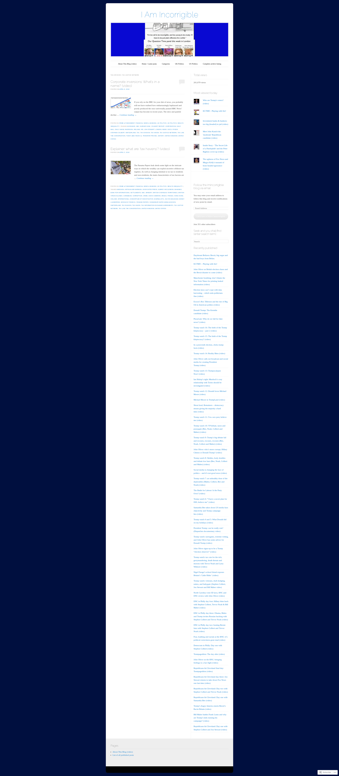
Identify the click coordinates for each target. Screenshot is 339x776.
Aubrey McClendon (166, 189)
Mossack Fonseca (128, 202)
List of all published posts (123, 755)
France (170, 196)
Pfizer (175, 129)
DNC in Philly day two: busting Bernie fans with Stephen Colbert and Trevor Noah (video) (210, 628)
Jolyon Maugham (171, 199)
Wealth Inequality (175, 186)
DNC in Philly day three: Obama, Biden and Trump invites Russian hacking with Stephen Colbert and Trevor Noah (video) (211, 616)
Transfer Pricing (150, 136)
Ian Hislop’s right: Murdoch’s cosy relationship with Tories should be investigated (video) (208, 382)
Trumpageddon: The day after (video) (209, 654)
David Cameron (155, 196)
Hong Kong (178, 196)
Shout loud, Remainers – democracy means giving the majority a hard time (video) (209, 408)
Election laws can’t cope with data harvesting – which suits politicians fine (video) (208, 293)
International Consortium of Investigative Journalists (141, 199)
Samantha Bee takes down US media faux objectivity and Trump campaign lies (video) (211, 511)
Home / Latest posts (149, 64)
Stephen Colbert (118, 132)
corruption (137, 196)
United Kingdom (171, 136)
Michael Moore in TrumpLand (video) (209, 400)
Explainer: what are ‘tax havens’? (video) (140, 149)
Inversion (129, 129)
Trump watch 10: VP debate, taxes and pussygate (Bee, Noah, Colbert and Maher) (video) (209, 429)
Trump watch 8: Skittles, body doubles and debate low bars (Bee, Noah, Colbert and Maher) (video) (210, 461)
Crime (145, 196)
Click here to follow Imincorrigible (211, 216)
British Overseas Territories (165, 192)
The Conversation (118, 136)
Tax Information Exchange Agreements (157, 205)
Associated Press (150, 189)
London (158, 129)
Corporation (170, 126)
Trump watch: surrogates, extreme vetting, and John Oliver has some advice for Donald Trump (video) (211, 540)
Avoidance (131, 126)
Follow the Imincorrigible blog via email (209, 186)
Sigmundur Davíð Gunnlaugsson (163, 202)
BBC (137, 126)
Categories (166, 64)
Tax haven (155, 132)
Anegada (120, 189)
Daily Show (119, 129)
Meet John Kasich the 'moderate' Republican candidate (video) (212, 134)
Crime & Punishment (127, 123)
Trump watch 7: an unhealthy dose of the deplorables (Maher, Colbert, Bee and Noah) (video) (211, 481)
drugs (164, 196)
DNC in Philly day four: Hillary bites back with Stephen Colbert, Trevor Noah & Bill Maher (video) (211, 604)
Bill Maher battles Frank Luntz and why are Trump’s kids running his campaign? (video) (210, 717)
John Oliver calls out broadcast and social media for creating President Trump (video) (211, 362)
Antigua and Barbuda (133, 189)
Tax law (181, 132)
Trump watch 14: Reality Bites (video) (209, 353)
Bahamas (178, 189)
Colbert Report (157, 126)
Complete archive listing (212, 64)
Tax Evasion (145, 132)
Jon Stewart (149, 129)
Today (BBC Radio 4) (134, 136)
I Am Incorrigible (169, 14)
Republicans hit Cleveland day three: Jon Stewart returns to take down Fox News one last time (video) (211, 680)
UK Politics (179, 64)
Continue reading (128, 115)
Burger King (145, 126)
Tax (138, 132)
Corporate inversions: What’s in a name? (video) (135, 84)
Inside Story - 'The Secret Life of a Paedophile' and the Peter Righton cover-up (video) (215, 148)
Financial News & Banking (146, 123)
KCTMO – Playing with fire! (205, 264)
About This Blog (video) (127, 64)
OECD (170, 129)
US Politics (193, 64)
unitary (161, 136)
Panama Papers (143, 202)
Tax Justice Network (168, 132)
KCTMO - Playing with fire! (214, 111)
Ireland (137, 129)
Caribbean (127, 196)
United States (160, 208)
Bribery (149, 192)
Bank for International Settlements (126, 192)
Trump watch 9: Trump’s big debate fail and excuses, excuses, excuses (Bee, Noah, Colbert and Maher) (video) (210, 440)
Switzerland (131, 132)
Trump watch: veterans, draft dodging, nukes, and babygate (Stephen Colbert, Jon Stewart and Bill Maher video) (210, 584)
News (164, 129)
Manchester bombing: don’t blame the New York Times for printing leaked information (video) (209, 281)
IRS (142, 129)
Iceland (114, 199)
